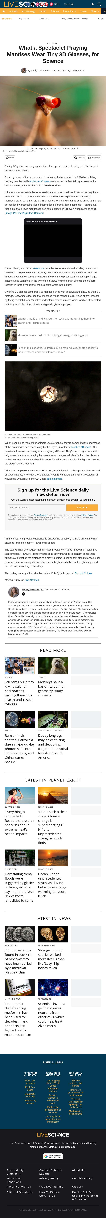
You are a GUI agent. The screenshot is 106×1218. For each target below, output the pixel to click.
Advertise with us (19, 1186)
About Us (78, 1170)
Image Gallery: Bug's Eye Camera (24, 213)
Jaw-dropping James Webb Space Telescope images (53, 1085)
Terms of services (41, 515)
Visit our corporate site (61, 1147)
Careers (77, 1186)
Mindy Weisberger (40, 70)
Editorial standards (20, 1192)
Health (42, 11)
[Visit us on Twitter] (32, 4)
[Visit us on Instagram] (37, 4)
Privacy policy (49, 1178)
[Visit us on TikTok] (51, 4)
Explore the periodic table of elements (53, 1110)
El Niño (101, 19)
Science (55, 11)
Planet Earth (69, 11)
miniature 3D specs (40, 181)
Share (11, 158)
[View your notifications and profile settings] (92, 4)
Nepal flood (24, 19)
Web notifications (51, 1186)
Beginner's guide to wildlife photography (75, 1092)
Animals (13, 11)
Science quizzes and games (76, 1083)
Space (83, 11)
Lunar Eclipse (45, 19)
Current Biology (83, 573)
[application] (53, 241)
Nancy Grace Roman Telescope (74, 19)
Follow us (81, 158)
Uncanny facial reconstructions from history (53, 1119)
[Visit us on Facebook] (28, 4)
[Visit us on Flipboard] (46, 4)
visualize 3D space (81, 447)
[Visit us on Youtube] (42, 4)
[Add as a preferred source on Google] (53, 1156)
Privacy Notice (87, 515)
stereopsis (38, 268)
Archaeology (28, 11)
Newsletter (96, 158)
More (93, 11)
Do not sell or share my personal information (85, 1196)
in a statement (54, 478)
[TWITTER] (24, 594)
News (82, 70)
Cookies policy (82, 1178)
